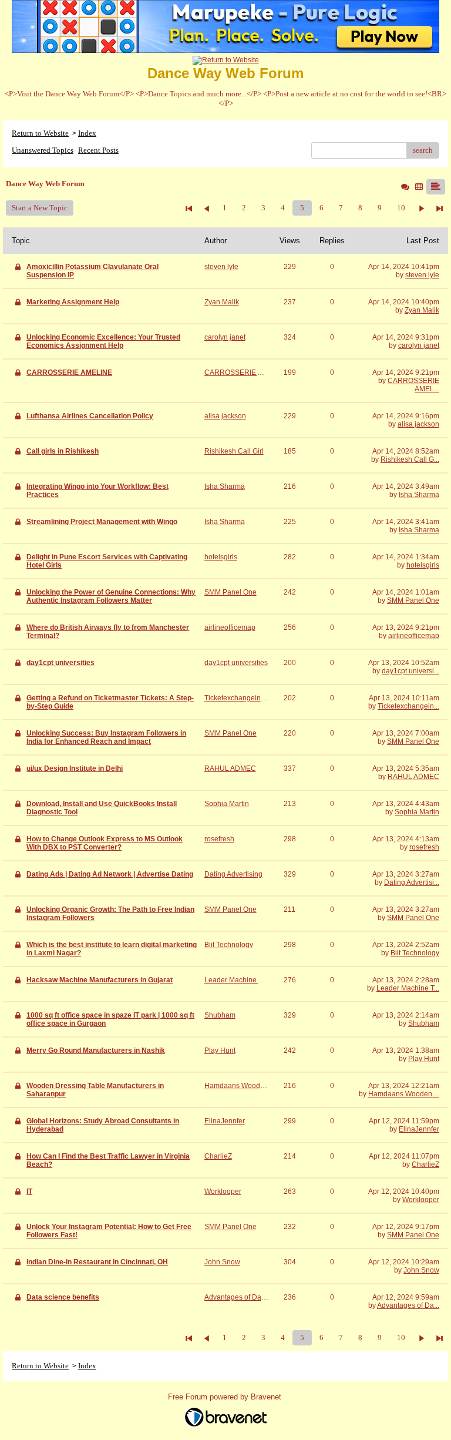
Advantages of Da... (408, 1305)
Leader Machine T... (407, 988)
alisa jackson (418, 424)
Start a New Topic (40, 207)
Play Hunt (423, 1059)
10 (401, 207)
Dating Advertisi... (411, 882)
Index (87, 133)
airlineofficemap (413, 636)
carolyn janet (418, 345)
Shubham (423, 1023)
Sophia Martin (417, 812)
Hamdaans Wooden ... (403, 1094)
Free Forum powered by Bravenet (226, 1396)
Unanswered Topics (42, 150)
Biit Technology (415, 953)
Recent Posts (98, 150)
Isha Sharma (419, 495)
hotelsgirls (422, 565)
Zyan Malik (422, 310)
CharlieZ (425, 1164)
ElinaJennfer (419, 1129)
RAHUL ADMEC (413, 777)
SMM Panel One (413, 600)
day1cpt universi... (410, 671)
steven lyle (422, 275)
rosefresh (424, 847)
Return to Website (40, 133)
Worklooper (420, 1200)
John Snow (421, 1270)
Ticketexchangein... (408, 706)
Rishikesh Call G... (410, 459)
